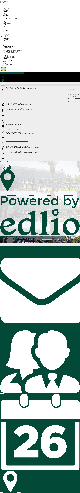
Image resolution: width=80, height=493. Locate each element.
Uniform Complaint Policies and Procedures (10, 46)
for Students (6, 30)
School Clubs (6, 22)
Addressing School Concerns (8, 42)
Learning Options (6, 7)
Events (70, 101)
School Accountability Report (8, 43)
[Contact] (3, 80)
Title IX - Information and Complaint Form (10, 52)
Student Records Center (7, 32)
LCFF (5, 45)
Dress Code (6, 11)
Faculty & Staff (6, 15)
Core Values (6, 9)
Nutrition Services (6, 21)
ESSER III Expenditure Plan (8, 54)
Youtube (3, 78)
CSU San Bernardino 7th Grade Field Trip (13, 124)
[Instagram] (3, 77)
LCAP (5, 44)
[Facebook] (3, 75)
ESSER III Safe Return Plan (8, 55)
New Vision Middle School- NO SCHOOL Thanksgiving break (17, 135)
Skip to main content (3, 0)
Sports (5, 24)
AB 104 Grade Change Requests (9, 56)
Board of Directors (7, 17)
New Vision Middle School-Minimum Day (13, 92)
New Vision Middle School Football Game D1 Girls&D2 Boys (17, 98)
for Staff (5, 31)
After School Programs (7, 23)
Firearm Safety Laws (7, 59)
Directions (19, 492)
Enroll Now (6, 14)
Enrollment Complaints (7, 53)
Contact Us (5, 63)
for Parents (5, 29)
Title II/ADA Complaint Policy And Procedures (11, 51)
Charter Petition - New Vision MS (9, 49)
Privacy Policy (6, 35)
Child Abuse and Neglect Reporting (9, 57)
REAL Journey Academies (8, 64)
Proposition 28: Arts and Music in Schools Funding (11, 60)
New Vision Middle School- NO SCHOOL (13, 103)
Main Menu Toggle (3, 2)
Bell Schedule (6, 10)
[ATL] (3, 81)
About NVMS (6, 6)
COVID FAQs (6, 13)
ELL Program (6, 25)
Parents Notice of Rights (7, 47)
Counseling (5, 26)
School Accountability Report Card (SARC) (10, 18)
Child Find (5, 58)
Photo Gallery (6, 12)
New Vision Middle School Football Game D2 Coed (15, 87)
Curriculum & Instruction (7, 8)
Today (69, 98)
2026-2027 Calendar (7, 38)
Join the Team (6, 16)
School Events (6, 39)
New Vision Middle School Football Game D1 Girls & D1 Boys (17, 119)
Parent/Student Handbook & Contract (9, 33)
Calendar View (77, 98)
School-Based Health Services (8, 34)
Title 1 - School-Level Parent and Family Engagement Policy (13, 50)
